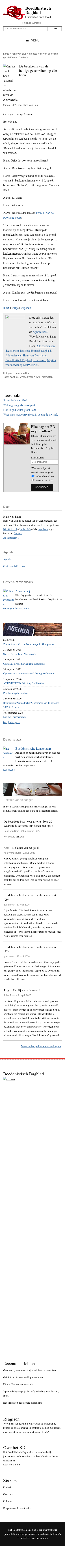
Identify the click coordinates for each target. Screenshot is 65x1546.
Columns (7, 1501)
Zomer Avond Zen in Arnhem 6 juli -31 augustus (28, 644)
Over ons (7, 1494)
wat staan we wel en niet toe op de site (28, 1432)
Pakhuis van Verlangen (18, 799)
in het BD (25, 529)
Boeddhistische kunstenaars (33, 748)
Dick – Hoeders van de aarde (18, 1384)
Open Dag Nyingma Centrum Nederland (24, 663)
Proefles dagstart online (15, 693)
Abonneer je (23, 591)
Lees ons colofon (11, 1464)
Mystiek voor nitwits (30, 377)
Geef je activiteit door (14, 566)
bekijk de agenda (11, 722)
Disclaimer (39, 360)
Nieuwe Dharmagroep (14, 717)
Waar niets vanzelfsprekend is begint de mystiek (30, 414)
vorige (15, 308)
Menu (35, 40)
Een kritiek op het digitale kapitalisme (22, 1402)
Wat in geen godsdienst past (19, 405)
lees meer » (9, 769)
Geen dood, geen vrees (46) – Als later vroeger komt (30, 1370)
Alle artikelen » (11, 537)
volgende (26, 308)
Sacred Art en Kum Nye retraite (19, 654)
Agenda (7, 559)
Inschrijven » (22, 608)
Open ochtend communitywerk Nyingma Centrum (29, 673)
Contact (18, 533)
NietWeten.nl (10, 529)
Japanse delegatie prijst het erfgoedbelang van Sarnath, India (31, 1393)
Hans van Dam (19, 53)
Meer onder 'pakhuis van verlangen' (41, 1046)
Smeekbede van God (15, 400)
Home (6, 53)
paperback (43, 529)
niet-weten (47, 377)
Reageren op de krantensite (17, 1508)
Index (6, 308)
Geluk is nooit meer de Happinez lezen (23, 1377)
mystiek (14, 377)
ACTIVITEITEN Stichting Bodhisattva (23, 683)
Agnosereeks (40, 332)
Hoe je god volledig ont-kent (19, 410)
